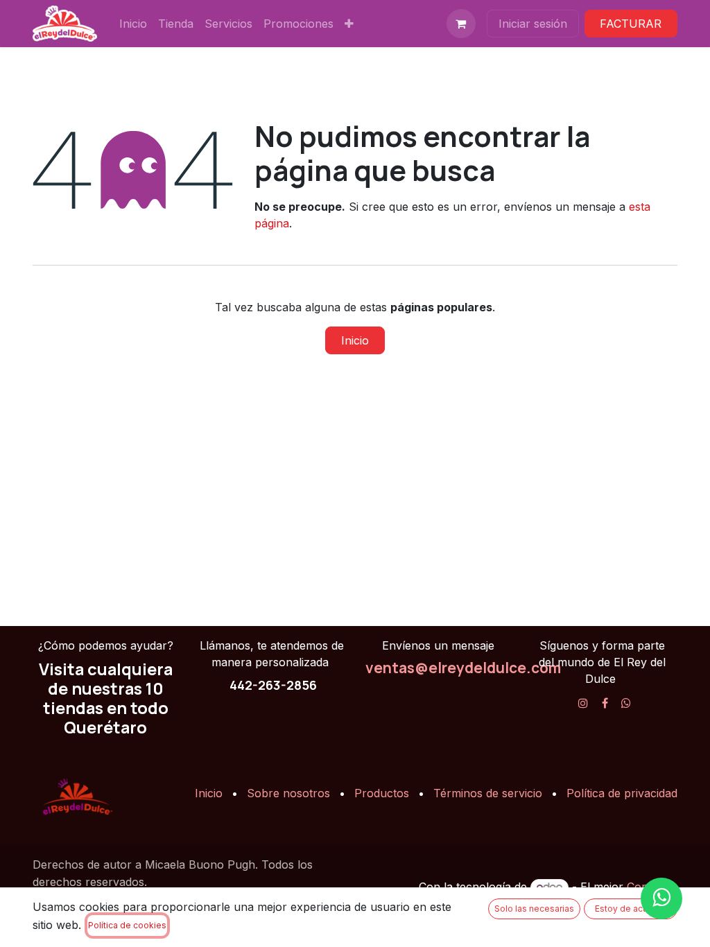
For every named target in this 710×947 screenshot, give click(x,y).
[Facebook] (605, 703)
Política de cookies (127, 925)
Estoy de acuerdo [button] (631, 908)
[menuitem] (133, 23)
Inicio (355, 340)
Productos (381, 793)
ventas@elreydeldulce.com (463, 667)
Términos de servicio (487, 793)
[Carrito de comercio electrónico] (461, 23)
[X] (626, 703)
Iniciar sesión (533, 24)
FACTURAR (630, 24)
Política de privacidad (621, 793)
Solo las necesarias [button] (534, 908)
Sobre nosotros (288, 793)
